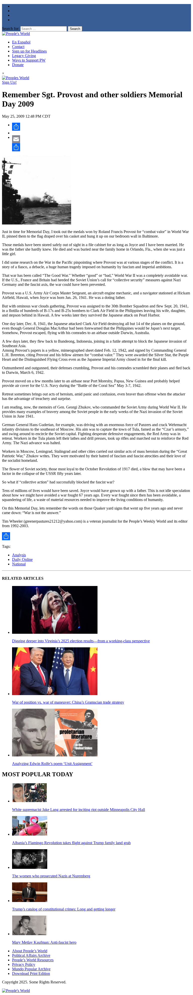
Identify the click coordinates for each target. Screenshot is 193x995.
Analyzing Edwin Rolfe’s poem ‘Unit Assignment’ (52, 763)
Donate (18, 65)
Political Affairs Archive (31, 955)
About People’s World (29, 951)
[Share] (101, 127)
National (19, 564)
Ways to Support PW (28, 60)
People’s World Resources (33, 960)
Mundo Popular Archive (31, 969)
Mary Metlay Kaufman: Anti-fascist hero (44, 942)
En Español (21, 42)
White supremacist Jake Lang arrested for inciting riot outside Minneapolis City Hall (78, 809)
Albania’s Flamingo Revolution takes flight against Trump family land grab (71, 843)
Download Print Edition (31, 973)
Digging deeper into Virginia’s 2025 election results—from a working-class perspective (81, 641)
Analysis (19, 555)
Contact (18, 46)
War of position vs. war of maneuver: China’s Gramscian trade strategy (68, 702)
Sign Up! (9, 82)
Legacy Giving (24, 56)
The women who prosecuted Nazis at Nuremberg (51, 876)
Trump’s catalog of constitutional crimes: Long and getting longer (63, 909)
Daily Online (22, 559)
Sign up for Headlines (29, 51)
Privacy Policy (23, 964)
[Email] (101, 139)
